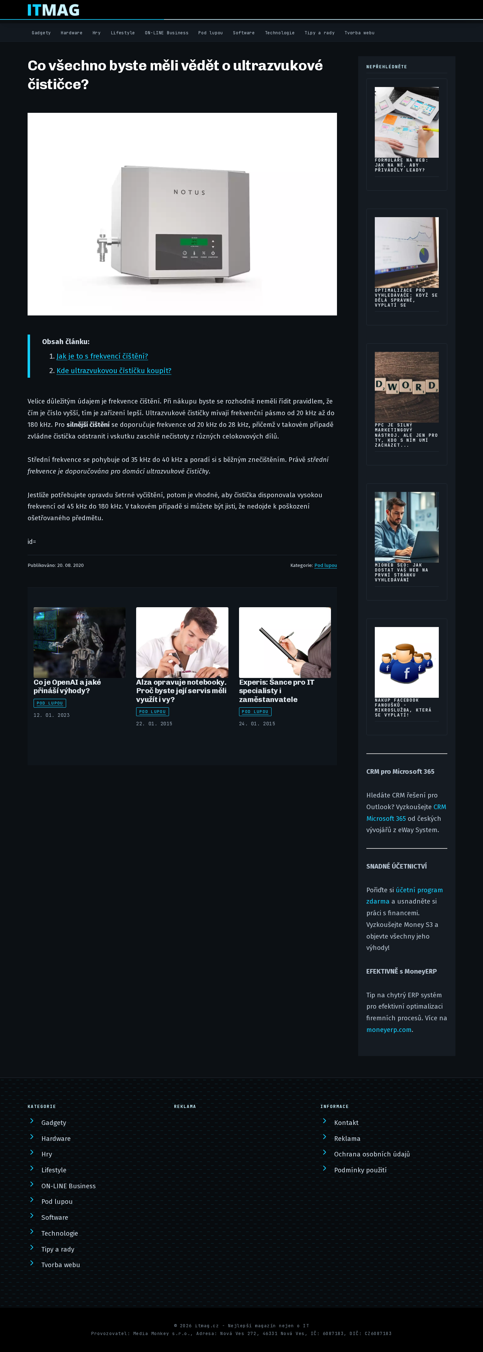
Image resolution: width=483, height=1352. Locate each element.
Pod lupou (210, 33)
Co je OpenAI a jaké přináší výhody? (67, 686)
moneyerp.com (389, 1030)
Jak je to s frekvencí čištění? (102, 356)
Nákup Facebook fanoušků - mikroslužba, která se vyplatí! (403, 707)
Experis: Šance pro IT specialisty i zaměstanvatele (277, 691)
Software (244, 33)
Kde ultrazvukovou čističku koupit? (114, 370)
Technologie (280, 33)
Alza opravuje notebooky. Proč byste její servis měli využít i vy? (181, 691)
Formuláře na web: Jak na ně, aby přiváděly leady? (402, 165)
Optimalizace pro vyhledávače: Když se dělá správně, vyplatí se (406, 298)
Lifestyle (123, 33)
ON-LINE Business (167, 33)
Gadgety (41, 33)
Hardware (72, 33)
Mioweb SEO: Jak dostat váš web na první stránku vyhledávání (402, 572)
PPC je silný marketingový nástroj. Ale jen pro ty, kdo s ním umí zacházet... (406, 435)
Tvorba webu (359, 33)
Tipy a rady (319, 33)
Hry (97, 33)
